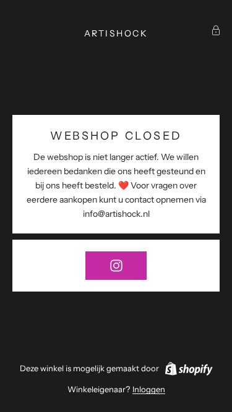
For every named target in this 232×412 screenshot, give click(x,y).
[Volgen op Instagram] (116, 265)
